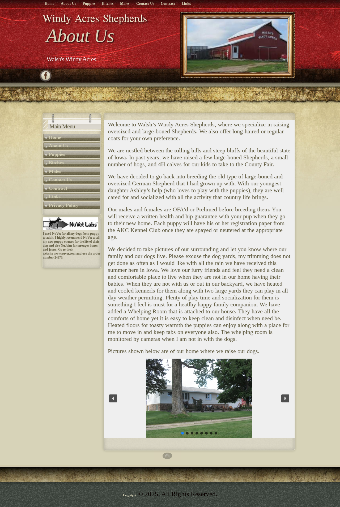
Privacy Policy (63, 205)
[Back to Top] (167, 459)
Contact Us (145, 4)
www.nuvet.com (64, 253)
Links (186, 4)
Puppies (89, 4)
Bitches (107, 4)
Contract (168, 4)
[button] (113, 398)
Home (49, 4)
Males (124, 4)
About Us (68, 4)
